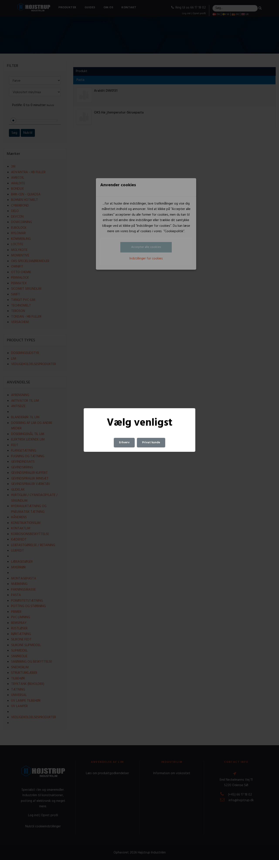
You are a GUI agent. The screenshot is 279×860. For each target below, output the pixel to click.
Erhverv (124, 442)
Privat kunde (151, 442)
